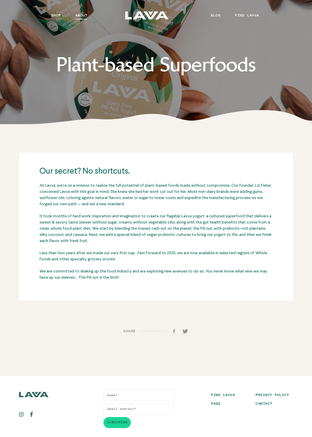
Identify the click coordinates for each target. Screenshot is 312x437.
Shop (56, 15)
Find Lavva (247, 15)
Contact (263, 404)
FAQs (215, 404)
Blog (215, 15)
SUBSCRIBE (117, 422)
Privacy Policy (272, 395)
